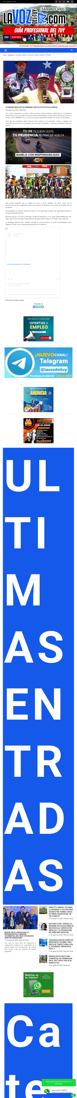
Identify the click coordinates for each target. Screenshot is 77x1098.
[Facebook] (34, 307)
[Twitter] (37, 307)
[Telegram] (42, 307)
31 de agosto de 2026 (11, 940)
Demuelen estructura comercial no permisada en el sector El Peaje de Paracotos (60, 959)
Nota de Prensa (24, 940)
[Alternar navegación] (5, 50)
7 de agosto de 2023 (12, 110)
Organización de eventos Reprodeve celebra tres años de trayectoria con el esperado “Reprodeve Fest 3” (61, 944)
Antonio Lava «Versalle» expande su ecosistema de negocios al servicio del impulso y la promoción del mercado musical (61, 928)
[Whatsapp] (39, 307)
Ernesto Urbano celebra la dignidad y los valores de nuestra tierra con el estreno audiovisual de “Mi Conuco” (61, 911)
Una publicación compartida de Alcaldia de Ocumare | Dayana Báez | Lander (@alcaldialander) (37, 294)
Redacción (23, 110)
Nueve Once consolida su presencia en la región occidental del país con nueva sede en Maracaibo (19, 935)
